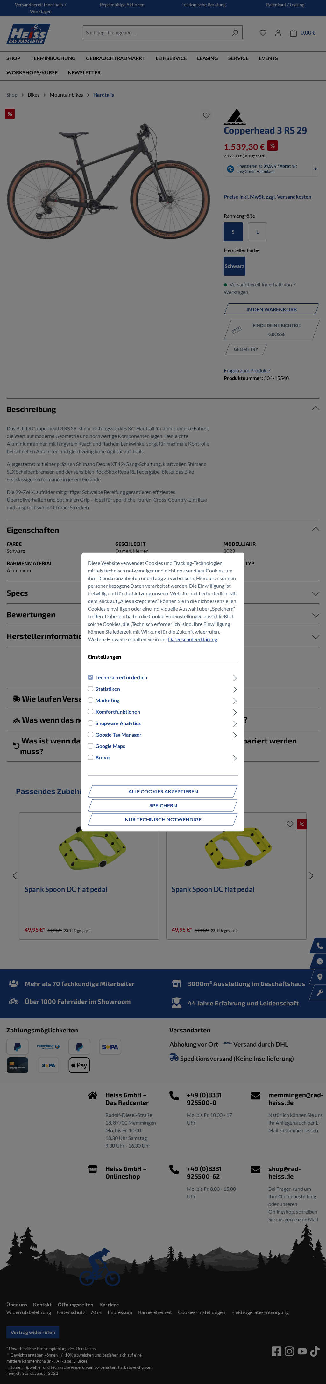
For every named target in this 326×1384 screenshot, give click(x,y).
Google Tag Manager (119, 734)
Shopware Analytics (118, 723)
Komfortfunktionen (118, 712)
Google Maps (110, 746)
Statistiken (108, 689)
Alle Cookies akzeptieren (163, 791)
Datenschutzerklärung (192, 639)
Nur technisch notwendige (163, 819)
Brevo (103, 757)
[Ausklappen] (235, 677)
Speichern (163, 805)
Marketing (107, 700)
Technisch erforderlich (121, 677)
